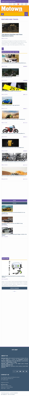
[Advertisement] (14, 190)
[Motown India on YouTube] (18, 4)
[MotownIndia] (14, 9)
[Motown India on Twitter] (14, 4)
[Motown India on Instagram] (22, 4)
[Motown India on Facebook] (10, 4)
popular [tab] (14, 203)
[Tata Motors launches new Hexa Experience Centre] (10, 27)
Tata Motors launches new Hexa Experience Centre (12, 35)
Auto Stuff (5, 258)
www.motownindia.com (7, 364)
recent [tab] (14, 200)
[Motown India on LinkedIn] (26, 4)
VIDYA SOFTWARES (11, 394)
